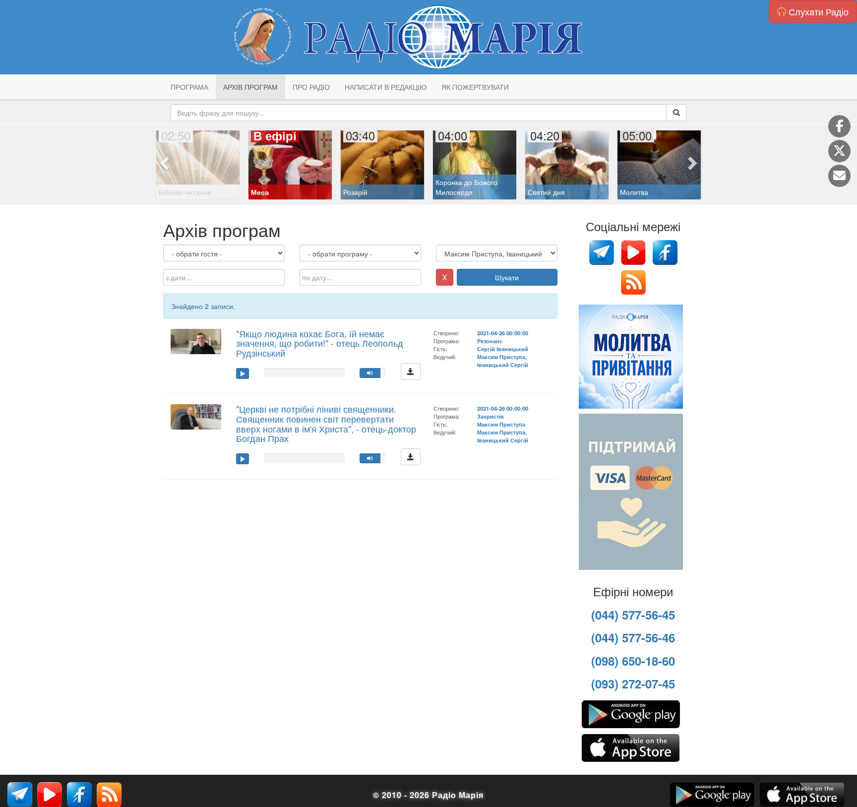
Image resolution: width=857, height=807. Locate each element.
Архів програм (250, 87)
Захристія (490, 416)
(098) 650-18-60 (633, 660)
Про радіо (311, 87)
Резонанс (489, 341)
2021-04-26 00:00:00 (502, 333)
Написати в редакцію (386, 87)
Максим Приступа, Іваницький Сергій (502, 361)
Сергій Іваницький (502, 349)
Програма (189, 87)
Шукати (507, 277)
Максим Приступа (501, 424)
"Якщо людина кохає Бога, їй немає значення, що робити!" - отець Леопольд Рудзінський (319, 343)
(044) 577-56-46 (633, 637)
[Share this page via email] (839, 176)
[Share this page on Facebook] (839, 126)
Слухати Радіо (817, 11)
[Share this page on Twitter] (839, 151)
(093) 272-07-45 (633, 683)
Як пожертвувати (475, 87)
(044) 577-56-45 (633, 614)
